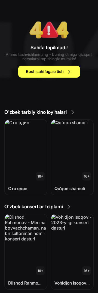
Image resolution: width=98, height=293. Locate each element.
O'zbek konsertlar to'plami (33, 206)
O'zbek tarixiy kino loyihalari (35, 112)
